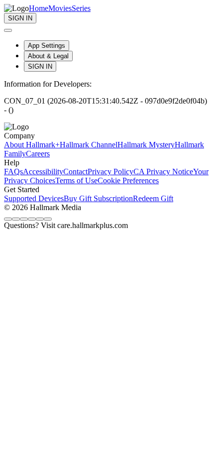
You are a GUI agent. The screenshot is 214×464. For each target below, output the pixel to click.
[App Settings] (8, 30)
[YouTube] (48, 219)
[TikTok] (32, 219)
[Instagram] (16, 219)
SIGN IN (40, 66)
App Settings (46, 45)
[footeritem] (32, 144)
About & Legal (48, 56)
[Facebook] (8, 219)
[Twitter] (24, 219)
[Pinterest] (40, 219)
